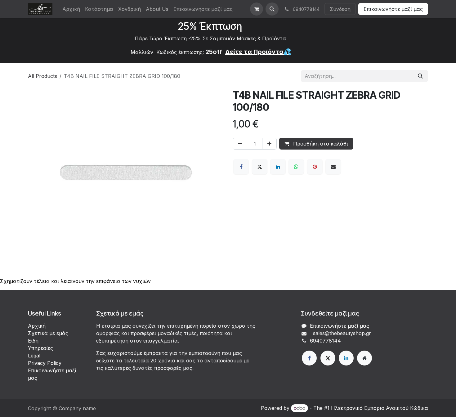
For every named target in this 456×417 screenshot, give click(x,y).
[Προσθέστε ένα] (269, 144)
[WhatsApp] (296, 166)
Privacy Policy (44, 363)
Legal (34, 355)
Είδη (33, 341)
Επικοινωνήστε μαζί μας (393, 9)
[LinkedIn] (277, 166)
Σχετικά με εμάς (48, 333)
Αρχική (37, 326)
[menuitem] (71, 9)
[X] (259, 166)
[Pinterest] (314, 166)
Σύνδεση (340, 9)
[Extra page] (364, 358)
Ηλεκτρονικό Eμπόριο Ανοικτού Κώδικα (379, 408)
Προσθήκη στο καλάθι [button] (320, 144)
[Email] (333, 166)
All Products (42, 76)
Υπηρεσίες (40, 348)
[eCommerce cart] (256, 9)
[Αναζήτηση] (420, 76)
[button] (272, 9)
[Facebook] (241, 166)
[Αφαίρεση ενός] (240, 144)
